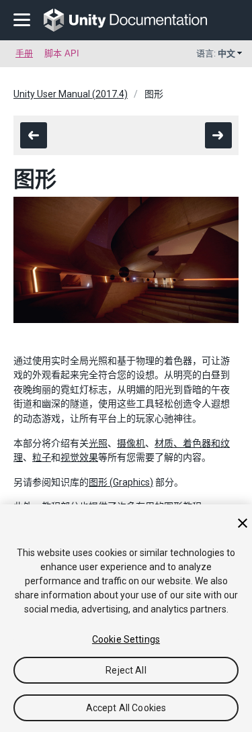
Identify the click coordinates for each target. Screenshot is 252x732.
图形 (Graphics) (121, 482)
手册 (24, 53)
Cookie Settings (126, 639)
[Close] (243, 523)
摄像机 (131, 443)
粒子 (41, 457)
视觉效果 (79, 457)
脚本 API (61, 53)
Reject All (126, 670)
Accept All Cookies (126, 707)
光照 (98, 443)
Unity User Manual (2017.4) (70, 94)
